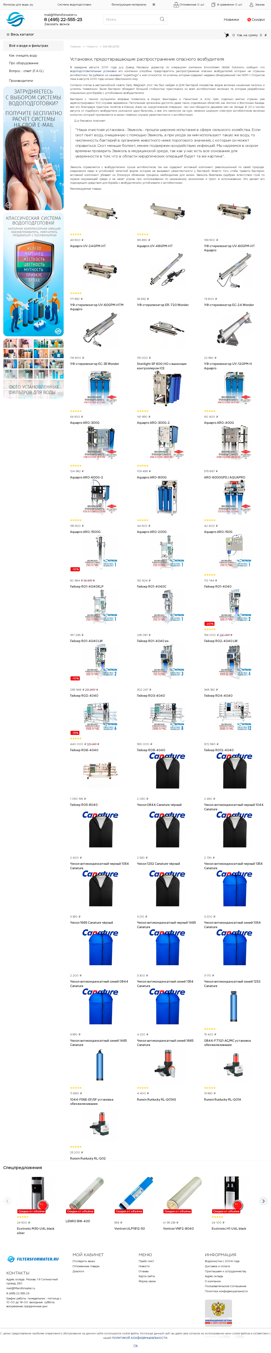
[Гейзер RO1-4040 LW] (100, 607)
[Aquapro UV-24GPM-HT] (100, 212)
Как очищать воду (23, 55)
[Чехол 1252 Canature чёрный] (167, 830)
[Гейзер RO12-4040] (234, 716)
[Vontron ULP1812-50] (135, 1195)
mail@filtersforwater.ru (60, 15)
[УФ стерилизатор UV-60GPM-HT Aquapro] (234, 212)
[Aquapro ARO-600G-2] (100, 443)
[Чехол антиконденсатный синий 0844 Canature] (100, 947)
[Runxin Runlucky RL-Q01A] (234, 1066)
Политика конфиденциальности (226, 1291)
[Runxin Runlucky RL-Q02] (100, 1124)
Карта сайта (147, 1276)
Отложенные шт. (192, 4)
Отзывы (144, 1271)
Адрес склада (214, 1276)
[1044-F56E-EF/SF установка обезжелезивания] (100, 1066)
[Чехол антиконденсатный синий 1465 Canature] (100, 1007)
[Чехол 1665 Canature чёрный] (100, 889)
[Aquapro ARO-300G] (100, 389)
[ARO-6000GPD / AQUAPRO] (234, 443)
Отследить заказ (84, 1261)
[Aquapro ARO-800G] (167, 443)
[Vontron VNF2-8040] (184, 1195)
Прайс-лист (146, 1261)
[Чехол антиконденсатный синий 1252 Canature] (234, 947)
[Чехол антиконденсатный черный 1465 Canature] (167, 889)
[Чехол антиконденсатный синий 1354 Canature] (167, 947)
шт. (230, 4)
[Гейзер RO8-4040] (167, 716)
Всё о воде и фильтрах (28, 45)
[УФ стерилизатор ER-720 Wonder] (167, 271)
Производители (21, 81)
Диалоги (78, 1271)
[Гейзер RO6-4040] (100, 716)
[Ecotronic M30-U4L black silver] (38, 1195)
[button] (154, 4)
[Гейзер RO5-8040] (100, 771)
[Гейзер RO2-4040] (100, 662)
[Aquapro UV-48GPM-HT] (167, 212)
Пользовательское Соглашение (225, 1286)
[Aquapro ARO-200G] (167, 498)
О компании (213, 1281)
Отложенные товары (86, 1266)
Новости (144, 1266)
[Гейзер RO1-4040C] (167, 553)
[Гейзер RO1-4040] (234, 553)
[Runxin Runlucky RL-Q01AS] (167, 1066)
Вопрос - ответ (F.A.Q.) (26, 71)
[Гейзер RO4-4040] (234, 662)
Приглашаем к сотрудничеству (225, 1271)
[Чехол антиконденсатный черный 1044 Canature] (234, 771)
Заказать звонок (57, 24)
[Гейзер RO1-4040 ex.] (167, 607)
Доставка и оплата (217, 1266)
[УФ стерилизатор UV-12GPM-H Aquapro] (234, 330)
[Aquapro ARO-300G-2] (167, 389)
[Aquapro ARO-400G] (234, 389)
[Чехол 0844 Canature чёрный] (167, 771)
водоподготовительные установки (93, 71)
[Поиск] (162, 19)
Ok (135, 1346)
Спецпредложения (22, 1167)
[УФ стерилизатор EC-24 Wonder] (234, 271)
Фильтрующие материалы (129, 4)
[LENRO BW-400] (87, 1195)
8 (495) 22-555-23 (63, 19)
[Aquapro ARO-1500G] (100, 498)
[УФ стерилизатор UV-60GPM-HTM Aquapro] (100, 271)
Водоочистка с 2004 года (222, 1261)
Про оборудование (23, 63)
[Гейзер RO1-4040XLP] (100, 553)
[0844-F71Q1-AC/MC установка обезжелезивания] (234, 1007)
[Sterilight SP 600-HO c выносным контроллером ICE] (167, 330)
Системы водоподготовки (74, 4)
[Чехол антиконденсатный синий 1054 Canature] (234, 889)
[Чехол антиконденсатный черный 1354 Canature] (234, 830)
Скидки (258, 19)
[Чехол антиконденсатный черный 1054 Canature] (100, 830)
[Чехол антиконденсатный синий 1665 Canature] (167, 1007)
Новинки (231, 19)
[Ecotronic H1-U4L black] (233, 1195)
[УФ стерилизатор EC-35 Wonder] (100, 330)
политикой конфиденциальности (139, 1337)
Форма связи (147, 1281)
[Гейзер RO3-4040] (167, 662)
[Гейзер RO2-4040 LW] (234, 607)
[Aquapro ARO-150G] (234, 498)
